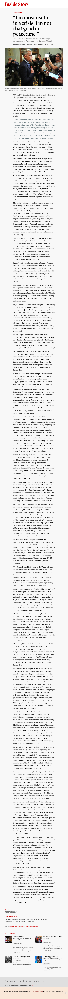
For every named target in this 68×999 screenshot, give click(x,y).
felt (48, 216)
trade (27, 926)
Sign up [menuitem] (58, 4)
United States (34, 926)
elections (17, 926)
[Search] (62, 6)
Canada (11, 926)
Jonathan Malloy (19, 44)
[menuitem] (62, 4)
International (18, 12)
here (32, 985)
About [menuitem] (46, 4)
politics (23, 926)
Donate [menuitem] (52, 4)
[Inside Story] (18, 4)
